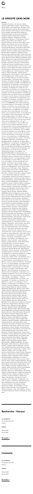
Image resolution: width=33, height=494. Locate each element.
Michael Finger (12, 308)
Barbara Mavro (26, 50)
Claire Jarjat (21, 166)
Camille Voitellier (12, 66)
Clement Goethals (17, 171)
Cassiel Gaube (6, 69)
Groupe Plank (18, 211)
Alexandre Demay (11, 29)
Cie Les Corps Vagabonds (20, 126)
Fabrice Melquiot (24, 201)
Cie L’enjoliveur (12, 136)
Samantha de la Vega (23, 347)
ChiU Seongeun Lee (8, 76)
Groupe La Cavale (7, 211)
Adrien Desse (24, 25)
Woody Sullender (7, 389)
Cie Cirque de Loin (24, 89)
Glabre (14, 210)
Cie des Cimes (6, 94)
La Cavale (16, 251)
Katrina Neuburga (14, 248)
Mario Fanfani (23, 293)
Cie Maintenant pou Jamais (14, 138)
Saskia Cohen (20, 352)
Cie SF (8, 154)
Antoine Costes (12, 45)
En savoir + (6, 438)
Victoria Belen (18, 385)
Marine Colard (13, 293)
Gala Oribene (23, 208)
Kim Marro (5, 250)
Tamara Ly (11, 370)
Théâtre (4, 427)
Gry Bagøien (27, 211)
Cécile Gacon (25, 69)
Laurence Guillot (23, 258)
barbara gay (17, 50)
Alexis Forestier (6, 30)
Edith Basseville (16, 196)
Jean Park (27, 223)
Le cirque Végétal (12, 263)
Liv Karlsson (21, 280)
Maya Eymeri (14, 303)
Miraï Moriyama (18, 312)
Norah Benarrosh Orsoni (9, 325)
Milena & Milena (20, 310)
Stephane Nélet (22, 365)
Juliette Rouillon (12, 241)
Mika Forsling (22, 308)
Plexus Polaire (11, 338)
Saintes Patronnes (10, 347)
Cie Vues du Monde (19, 161)
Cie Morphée (24, 143)
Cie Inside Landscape (22, 102)
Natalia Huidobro (14, 320)
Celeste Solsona (19, 71)
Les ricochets (26, 275)
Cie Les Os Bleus (20, 131)
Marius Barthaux (7, 298)
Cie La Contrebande (14, 111)
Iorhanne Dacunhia (20, 221)
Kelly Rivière (25, 248)
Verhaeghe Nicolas (19, 384)
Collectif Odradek (19, 179)
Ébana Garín (23, 194)
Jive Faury (5, 233)
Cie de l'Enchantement (15, 92)
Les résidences (6, 419)
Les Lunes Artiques (16, 275)
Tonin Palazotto (12, 379)
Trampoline (21, 379)
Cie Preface (18, 151)
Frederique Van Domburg (10, 208)
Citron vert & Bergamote (9, 166)
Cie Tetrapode (6, 159)
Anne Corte (18, 44)
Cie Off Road (17, 146)
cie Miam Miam (24, 141)
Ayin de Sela (13, 49)
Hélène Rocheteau (7, 216)
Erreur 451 (5, 199)
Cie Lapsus (19, 116)
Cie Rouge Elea (19, 153)
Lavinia (9, 261)
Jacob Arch (10, 223)
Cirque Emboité (24, 164)
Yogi (14, 389)
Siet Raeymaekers (7, 357)
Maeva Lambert (22, 287)
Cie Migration (6, 143)
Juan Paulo (10, 236)
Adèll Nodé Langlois (13, 25)
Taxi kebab (26, 370)
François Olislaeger (22, 205)
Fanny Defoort (6, 203)
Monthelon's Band (22, 315)
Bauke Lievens (6, 54)
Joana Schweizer (14, 233)
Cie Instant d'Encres (8, 104)
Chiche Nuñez (15, 74)
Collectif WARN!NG (12, 181)
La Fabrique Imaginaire (18, 253)
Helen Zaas (16, 215)
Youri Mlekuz (21, 389)
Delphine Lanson (19, 193)
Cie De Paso (26, 92)
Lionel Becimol (13, 278)
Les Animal (22, 270)
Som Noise (13, 364)
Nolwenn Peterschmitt (23, 323)
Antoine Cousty (23, 45)
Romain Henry (24, 343)
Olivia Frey (21, 325)
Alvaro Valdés (6, 32)
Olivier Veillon (14, 327)
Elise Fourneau (16, 198)
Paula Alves (19, 330)
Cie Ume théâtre (16, 159)
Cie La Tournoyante (17, 114)
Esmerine (18, 199)
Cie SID (13, 154)
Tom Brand (18, 377)
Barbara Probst (23, 52)
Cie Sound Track (18, 156)
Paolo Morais (17, 328)
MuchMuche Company (20, 317)
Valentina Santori (24, 380)
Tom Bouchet (10, 377)
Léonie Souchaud (12, 270)
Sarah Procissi (11, 352)
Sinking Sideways (20, 360)
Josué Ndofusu (11, 235)
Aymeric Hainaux (23, 49)
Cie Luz (4, 136)
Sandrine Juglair (7, 350)
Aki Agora (24, 27)
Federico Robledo (17, 203)
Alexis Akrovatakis (23, 29)
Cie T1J (28, 158)
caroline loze (27, 67)
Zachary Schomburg (21, 390)
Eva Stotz (4, 201)
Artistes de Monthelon (8, 47)
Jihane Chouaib (17, 231)
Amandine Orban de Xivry (10, 34)
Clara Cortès (14, 169)
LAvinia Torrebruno (18, 261)
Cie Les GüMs (25, 129)
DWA (16, 194)
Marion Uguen (23, 297)
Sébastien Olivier (18, 355)
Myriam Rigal (20, 318)
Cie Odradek (8, 146)
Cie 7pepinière (25, 81)
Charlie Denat (6, 74)
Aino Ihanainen (15, 27)
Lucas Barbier (20, 283)
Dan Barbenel (11, 188)
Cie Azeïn (25, 86)
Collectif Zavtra (23, 181)
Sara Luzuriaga (17, 350)
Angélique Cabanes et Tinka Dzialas (13, 39)
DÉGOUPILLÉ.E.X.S (7, 193)
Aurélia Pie (5, 49)
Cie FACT (27, 99)
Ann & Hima (10, 40)
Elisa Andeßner (6, 198)
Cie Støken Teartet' (7, 158)
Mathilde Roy (22, 300)
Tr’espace (8, 380)
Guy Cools (27, 213)
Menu (4, 7)
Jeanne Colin (12, 230)
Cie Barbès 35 (13, 87)
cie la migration (26, 112)
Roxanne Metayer (18, 345)
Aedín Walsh (5, 27)
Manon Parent (21, 288)
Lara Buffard (22, 256)
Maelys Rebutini (11, 287)
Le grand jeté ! (16, 266)
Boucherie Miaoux (24, 59)
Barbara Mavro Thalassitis (9, 52)
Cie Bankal (5, 87)
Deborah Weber (22, 191)
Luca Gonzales (11, 283)
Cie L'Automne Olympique (21, 107)
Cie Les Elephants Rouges (17, 128)
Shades (26, 355)
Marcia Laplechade (13, 290)
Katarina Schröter (7, 246)
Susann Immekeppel (24, 367)
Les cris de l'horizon (21, 273)
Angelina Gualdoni (7, 37)
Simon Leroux (21, 359)
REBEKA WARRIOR (16, 342)
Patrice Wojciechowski (8, 330)
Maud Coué (15, 302)
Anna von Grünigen (19, 42)
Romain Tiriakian (7, 345)
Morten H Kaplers (7, 317)
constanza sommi (11, 184)
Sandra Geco (17, 349)
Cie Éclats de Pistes (24, 96)
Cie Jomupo (18, 104)
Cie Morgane (15, 143)
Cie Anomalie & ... (25, 84)
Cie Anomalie (15, 84)
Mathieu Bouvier (12, 300)
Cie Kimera (10, 106)
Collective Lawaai (7, 183)
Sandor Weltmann (7, 349)
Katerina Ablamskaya (19, 246)
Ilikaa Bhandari (17, 218)
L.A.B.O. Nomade (25, 250)
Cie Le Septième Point (12, 121)
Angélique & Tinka (20, 37)
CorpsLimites (16, 186)
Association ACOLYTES (23, 47)
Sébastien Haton (7, 355)
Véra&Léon (22, 382)
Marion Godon (16, 295)
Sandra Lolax (26, 349)
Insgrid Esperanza (7, 221)
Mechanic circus (23, 303)
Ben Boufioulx (9, 56)
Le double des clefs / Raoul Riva (16, 265)
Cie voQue (8, 161)
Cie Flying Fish (6, 101)
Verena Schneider (7, 384)
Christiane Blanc (7, 79)
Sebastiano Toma (13, 354)
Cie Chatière (14, 89)
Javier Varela (19, 223)
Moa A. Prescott (10, 313)
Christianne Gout (17, 79)
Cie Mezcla (15, 141)
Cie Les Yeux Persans (8, 134)
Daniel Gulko (20, 188)
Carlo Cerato (23, 66)
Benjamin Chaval (19, 56)
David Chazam (12, 191)
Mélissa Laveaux (16, 305)
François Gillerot (11, 205)
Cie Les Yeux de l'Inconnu (22, 133)
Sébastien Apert (24, 354)
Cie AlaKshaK (24, 82)
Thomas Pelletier (13, 375)
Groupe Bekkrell (22, 210)
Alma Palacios (16, 30)
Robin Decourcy (14, 343)
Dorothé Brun (10, 194)
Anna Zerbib (10, 44)
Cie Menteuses (20, 139)
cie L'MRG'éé (16, 109)
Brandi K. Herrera (7, 61)
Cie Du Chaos (13, 96)
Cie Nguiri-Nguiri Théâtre (18, 144)
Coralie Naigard (22, 184)
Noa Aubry (12, 323)
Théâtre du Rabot (18, 374)
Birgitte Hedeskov (21, 57)
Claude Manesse (24, 169)
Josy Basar (19, 235)
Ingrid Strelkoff (21, 220)
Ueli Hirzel (15, 380)
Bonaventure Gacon (12, 59)
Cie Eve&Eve (12, 99)
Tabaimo (4, 370)
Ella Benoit (25, 198)
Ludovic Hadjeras (13, 285)
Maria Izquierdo (7, 292)
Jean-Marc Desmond (14, 228)
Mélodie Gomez (13, 307)
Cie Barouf (21, 87)
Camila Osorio (24, 62)
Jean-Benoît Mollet (7, 225)
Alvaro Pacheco (26, 30)
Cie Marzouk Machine (8, 139)
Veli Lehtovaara (6, 382)
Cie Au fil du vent (16, 86)
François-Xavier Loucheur (9, 206)
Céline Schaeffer (12, 72)
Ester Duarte (26, 199)
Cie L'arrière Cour (20, 106)
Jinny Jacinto (26, 231)
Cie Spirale (26, 156)
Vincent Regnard (22, 387)
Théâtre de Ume (7, 374)
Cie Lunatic (26, 134)
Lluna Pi (11, 282)
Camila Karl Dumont (13, 62)
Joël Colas (23, 233)
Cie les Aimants (12, 122)
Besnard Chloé (10, 57)
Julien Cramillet (12, 240)
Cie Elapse (5, 97)
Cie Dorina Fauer (16, 94)
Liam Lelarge (6, 277)
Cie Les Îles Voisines (8, 131)
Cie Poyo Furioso (16, 149)
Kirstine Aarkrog (14, 250)
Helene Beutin (24, 215)
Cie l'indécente (6, 109)
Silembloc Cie (17, 357)
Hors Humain (18, 216)
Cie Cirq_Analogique (21, 91)
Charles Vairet (22, 72)
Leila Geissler (19, 268)
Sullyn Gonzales (12, 367)
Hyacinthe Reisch (7, 218)
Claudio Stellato (7, 171)
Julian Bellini (18, 236)
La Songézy (12, 255)
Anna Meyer (18, 40)
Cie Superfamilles (19, 158)
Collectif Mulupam (7, 179)
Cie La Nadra (6, 114)
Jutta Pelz (16, 243)
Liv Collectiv (13, 280)
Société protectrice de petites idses (16, 362)
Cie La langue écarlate (13, 112)
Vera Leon (15, 382)
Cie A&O (16, 82)
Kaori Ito (11, 245)
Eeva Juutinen (26, 196)
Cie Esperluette (22, 97)
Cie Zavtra (10, 163)
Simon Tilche (11, 360)
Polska (19, 338)
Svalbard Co (5, 369)
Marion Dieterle (7, 295)
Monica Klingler (11, 315)
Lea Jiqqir (11, 268)
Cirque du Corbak (12, 164)
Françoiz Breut (22, 206)
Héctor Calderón (7, 215)
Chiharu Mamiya (26, 74)
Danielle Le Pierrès (15, 189)
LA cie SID (23, 251)
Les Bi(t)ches (23, 271)
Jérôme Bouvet (6, 231)
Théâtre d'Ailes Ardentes (9, 372)
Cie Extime (20, 99)
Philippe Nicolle (13, 335)
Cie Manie (27, 138)
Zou (29, 390)
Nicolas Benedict (18, 322)
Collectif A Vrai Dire (14, 173)
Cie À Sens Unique (7, 82)
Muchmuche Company (8, 318)
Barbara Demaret (7, 50)
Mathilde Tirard (6, 302)
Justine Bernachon (23, 241)
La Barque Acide (7, 251)
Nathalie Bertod (25, 320)
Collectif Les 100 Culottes (22, 178)
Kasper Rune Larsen (21, 245)
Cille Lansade (18, 163)
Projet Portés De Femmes (14, 340)
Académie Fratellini (8, 24)
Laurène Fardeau (7, 260)
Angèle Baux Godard (19, 35)
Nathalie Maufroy (7, 322)
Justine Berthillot (7, 243)
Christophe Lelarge (14, 81)
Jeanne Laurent (22, 230)
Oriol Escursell (24, 327)
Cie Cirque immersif (8, 91)
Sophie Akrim (22, 364)
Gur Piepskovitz (19, 213)
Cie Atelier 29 (6, 86)
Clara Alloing (6, 169)
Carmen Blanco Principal (14, 67)
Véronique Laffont (7, 385)
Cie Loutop (18, 134)
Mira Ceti (9, 312)
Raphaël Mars (6, 342)
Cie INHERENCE (10, 102)
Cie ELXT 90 (12, 97)
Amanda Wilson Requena (19, 32)
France (4, 423)
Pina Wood (16, 337)
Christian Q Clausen (23, 77)
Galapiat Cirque (7, 210)
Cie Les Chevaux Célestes (14, 124)
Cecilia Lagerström (7, 71)
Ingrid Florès (12, 220)
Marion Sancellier (12, 297)
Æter (3, 392)
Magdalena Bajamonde (9, 288)
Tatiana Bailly (19, 370)
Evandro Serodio (13, 201)
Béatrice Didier (16, 54)
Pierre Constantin (7, 337)
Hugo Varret (26, 216)
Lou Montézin (18, 282)
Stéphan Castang (11, 365)
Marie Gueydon (17, 292)
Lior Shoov (22, 278)
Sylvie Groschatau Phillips (18, 369)
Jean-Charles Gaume (20, 225)
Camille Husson (19, 64)
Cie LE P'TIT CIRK (22, 117)
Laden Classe (13, 256)
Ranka (24, 340)
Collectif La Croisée (17, 176)
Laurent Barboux (18, 260)
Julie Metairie (20, 238)
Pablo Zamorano (7, 328)
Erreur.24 (12, 199)
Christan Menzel (11, 77)
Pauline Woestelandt (14, 332)
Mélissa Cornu (6, 305)
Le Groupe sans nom (8, 421)
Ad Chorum (18, 24)
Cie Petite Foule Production (18, 148)
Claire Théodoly (23, 168)
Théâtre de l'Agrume (24, 372)
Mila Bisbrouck (10, 310)
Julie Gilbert (11, 238)
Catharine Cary (15, 69)
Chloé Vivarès (19, 76)
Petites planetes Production (18, 333)
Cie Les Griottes (15, 129)
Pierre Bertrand (24, 335)
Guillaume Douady (7, 213)
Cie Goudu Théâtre (17, 101)
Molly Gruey (19, 313)
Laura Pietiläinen (11, 258)
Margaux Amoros (25, 290)
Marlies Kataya (16, 298)
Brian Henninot (18, 61)
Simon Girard (12, 359)
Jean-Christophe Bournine (10, 226)
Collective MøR (18, 183)
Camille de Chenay (7, 64)
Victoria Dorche (11, 387)
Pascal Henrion (26, 328)
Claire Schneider (12, 168)
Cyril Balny (24, 186)
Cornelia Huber (6, 186)
